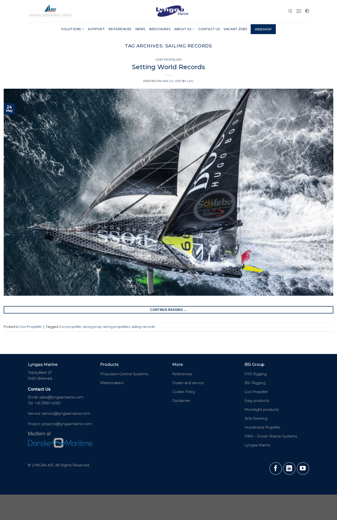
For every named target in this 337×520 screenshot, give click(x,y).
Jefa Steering (255, 418)
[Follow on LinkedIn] (289, 468)
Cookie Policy (183, 392)
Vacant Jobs (235, 29)
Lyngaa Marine (257, 445)
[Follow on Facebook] (275, 468)
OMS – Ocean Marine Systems (270, 436)
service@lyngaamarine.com (66, 413)
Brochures (160, 29)
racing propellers (116, 327)
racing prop (92, 327)
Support (96, 29)
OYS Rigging (255, 374)
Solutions (71, 29)
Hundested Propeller (262, 427)
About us (182, 29)
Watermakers (112, 383)
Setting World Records (168, 67)
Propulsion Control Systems (124, 374)
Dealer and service (188, 383)
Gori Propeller (168, 59)
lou (190, 81)
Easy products (256, 400)
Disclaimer (181, 400)
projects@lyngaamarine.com (66, 424)
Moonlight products (261, 409)
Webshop (263, 29)
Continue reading (168, 310)
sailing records (143, 327)
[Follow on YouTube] (303, 468)
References (120, 29)
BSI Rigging (254, 383)
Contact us (209, 29)
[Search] (290, 11)
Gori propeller (70, 327)
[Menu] (299, 11)
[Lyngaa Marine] (50, 11)
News (140, 29)
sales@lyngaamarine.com (61, 397)
